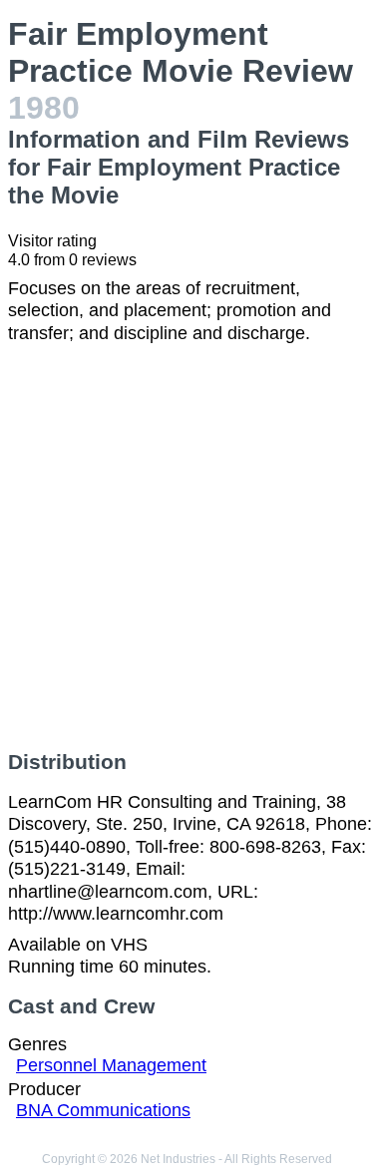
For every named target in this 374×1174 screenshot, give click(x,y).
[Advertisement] (187, 547)
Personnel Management (111, 1065)
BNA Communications (103, 1110)
